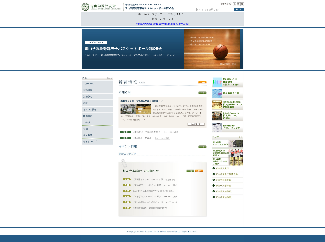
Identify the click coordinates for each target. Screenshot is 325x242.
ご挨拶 (86, 122)
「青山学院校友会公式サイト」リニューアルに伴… (156, 202)
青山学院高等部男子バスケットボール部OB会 (149, 8)
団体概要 (87, 116)
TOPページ (88, 83)
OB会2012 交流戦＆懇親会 (146, 132)
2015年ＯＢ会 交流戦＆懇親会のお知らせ (142, 101)
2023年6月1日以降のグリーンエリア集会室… (153, 191)
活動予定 (87, 96)
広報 (85, 103)
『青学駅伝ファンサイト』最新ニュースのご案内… (156, 185)
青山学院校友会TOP (133, 5)
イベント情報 (89, 109)
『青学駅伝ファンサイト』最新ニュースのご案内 (155, 196)
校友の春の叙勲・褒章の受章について (150, 208)
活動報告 (87, 90)
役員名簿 (87, 135)
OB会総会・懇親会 (142, 138)
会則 (85, 129)
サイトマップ (89, 141)
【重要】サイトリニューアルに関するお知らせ (154, 179)
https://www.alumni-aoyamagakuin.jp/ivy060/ (162, 23)
